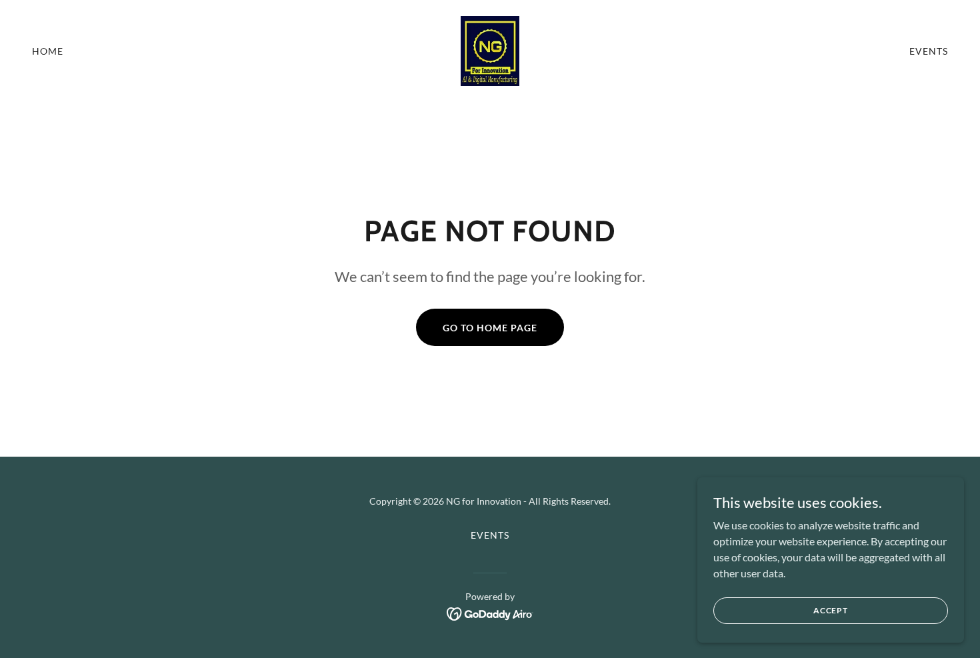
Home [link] (47, 51)
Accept (830, 610)
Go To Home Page (490, 327)
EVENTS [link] (928, 51)
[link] (490, 49)
